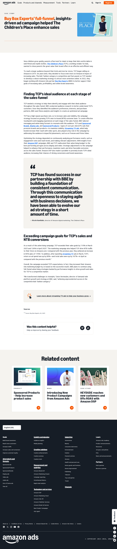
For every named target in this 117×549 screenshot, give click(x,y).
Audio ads (5, 480)
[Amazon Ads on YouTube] (15, 527)
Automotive (68, 440)
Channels (68, 487)
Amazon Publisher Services (42, 502)
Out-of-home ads (8, 483)
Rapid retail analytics (40, 483)
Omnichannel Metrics (40, 480)
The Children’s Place (55, 64)
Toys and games (69, 478)
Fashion (67, 453)
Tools (58, 3)
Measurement (49, 3)
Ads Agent (37, 511)
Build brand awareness (9, 440)
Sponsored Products (51, 126)
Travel (67, 481)
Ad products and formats (9, 460)
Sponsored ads (7, 464)
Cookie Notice (55, 523)
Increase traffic (7, 446)
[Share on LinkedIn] (114, 536)
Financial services (70, 456)
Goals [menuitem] (5, 437)
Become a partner (101, 468)
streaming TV (68, 254)
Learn (73, 3)
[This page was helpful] (88, 328)
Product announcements (103, 443)
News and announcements (103, 456)
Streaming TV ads (72, 128)
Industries (68, 437)
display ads (34, 126)
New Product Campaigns (41, 508)
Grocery (67, 459)
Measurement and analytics (40, 466)
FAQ (97, 453)
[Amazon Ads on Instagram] (11, 527)
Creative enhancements (41, 453)
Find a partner (100, 465)
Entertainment (69, 449)
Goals (19, 3)
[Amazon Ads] (7, 2)
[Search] (92, 3)
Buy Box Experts (61, 81)
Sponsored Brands (8, 471)
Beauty (67, 443)
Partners (65, 3)
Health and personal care (72, 462)
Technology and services (43, 489)
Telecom (67, 474)
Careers (79, 523)
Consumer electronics (71, 446)
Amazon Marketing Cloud (41, 495)
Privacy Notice (29, 523)
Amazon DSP (33, 143)
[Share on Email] (114, 540)
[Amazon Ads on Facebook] (18, 527)
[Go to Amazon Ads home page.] (20, 539)
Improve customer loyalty (10, 453)
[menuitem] (12, 474)
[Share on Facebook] (114, 528)
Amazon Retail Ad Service (41, 505)
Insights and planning (41, 437)
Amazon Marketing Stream (41, 474)
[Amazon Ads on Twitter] (7, 527)
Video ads (5, 477)
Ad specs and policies (102, 449)
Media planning (38, 443)
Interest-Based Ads (42, 523)
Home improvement (71, 468)
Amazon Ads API (39, 499)
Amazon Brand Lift (39, 471)
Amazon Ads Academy (102, 440)
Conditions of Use (16, 523)
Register (109, 3)
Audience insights (39, 440)
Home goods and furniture (72, 465)
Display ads (6, 474)
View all (5, 486)
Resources (99, 446)
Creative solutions (40, 449)
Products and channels (32, 3)
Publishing (68, 471)
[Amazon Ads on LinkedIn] (4, 527)
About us (5, 523)
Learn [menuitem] (98, 437)
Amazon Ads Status (68, 523)
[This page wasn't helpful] (82, 328)
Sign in (98, 3)
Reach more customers (9, 443)
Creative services (39, 456)
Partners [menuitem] (99, 462)
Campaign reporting (39, 477)
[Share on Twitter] (114, 532)
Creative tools (38, 459)
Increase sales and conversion (11, 449)
